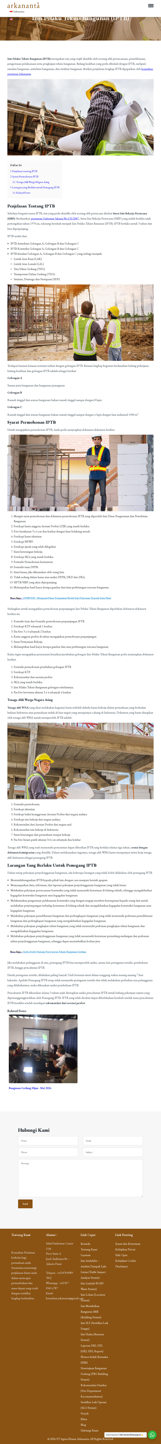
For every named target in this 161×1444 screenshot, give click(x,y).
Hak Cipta (121, 1255)
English (17, 18)
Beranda (85, 1244)
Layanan (86, 1255)
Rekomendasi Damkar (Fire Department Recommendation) (94, 1390)
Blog (83, 1425)
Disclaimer (121, 1266)
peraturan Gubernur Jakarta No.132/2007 (55, 218)
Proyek (85, 1413)
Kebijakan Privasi (125, 1249)
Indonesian (18, 11)
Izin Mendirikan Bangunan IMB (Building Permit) (91, 1311)
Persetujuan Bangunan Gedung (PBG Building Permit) (94, 1373)
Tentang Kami (89, 1249)
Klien (84, 1419)
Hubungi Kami (89, 1430)
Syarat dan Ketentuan (127, 1244)
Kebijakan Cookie (125, 1260)
